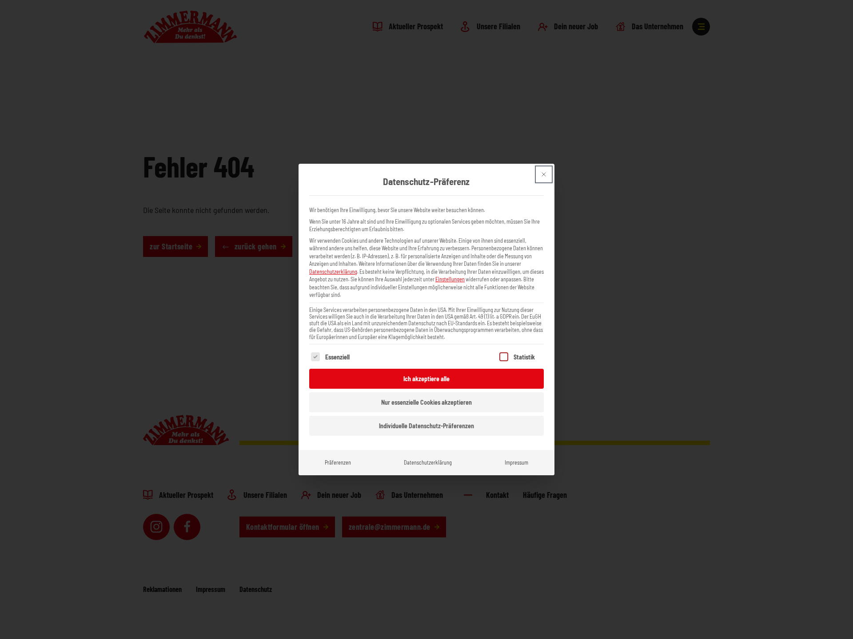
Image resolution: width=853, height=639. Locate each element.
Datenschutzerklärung (333, 271)
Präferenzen (338, 462)
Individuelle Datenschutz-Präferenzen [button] (426, 426)
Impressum (516, 462)
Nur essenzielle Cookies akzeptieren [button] (426, 402)
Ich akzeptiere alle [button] (426, 379)
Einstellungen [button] (450, 279)
